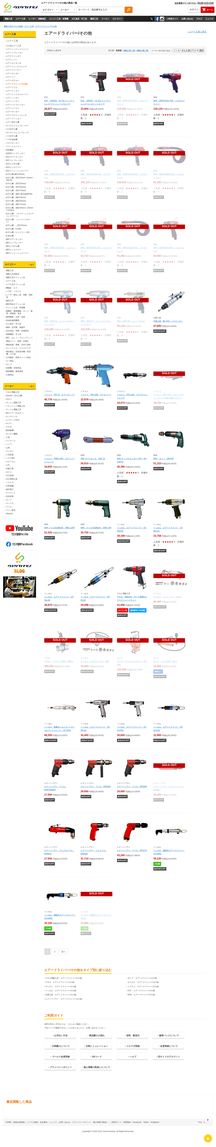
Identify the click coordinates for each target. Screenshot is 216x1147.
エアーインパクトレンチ (16, 66)
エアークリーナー (13, 70)
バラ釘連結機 (11, 139)
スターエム (10, 462)
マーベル (10, 503)
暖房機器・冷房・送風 (15, 317)
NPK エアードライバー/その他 (141, 995)
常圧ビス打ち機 (12, 164)
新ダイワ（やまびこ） (15, 413)
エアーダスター (12, 80)
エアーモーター (12, 112)
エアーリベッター (13, 119)
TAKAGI (9, 514)
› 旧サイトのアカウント (168, 1056)
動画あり (158, 671)
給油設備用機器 (12, 320)
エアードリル (11, 87)
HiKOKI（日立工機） (15, 396)
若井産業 (10, 496)
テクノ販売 (10, 510)
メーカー (105, 19)
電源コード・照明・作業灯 (17, 341)
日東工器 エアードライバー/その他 (60, 995)
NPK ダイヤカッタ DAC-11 (93, 459)
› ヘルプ (132, 1056)
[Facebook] (157, 19)
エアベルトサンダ (13, 63)
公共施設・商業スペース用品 (18, 357)
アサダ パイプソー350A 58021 (58, 661)
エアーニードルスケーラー (17, 94)
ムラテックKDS (12, 420)
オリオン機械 (11, 434)
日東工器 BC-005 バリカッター (168, 321)
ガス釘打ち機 (11, 129)
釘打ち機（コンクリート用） (18, 232)
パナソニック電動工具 (15, 406)
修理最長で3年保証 (137, 610)
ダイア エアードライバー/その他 (142, 978)
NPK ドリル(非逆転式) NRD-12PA (59, 528)
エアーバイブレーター (15, 105)
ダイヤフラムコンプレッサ (17, 132)
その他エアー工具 (13, 46)
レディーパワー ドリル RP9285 (132, 786)
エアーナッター (12, 91)
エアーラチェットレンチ (16, 115)
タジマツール (11, 416)
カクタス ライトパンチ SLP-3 (167, 597)
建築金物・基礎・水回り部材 (18, 345)
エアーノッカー (12, 98)
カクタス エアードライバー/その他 (143, 982)
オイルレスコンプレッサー (17, 126)
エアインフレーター (14, 53)
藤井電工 (10, 489)
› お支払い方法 (60, 1035)
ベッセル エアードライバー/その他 (60, 991)
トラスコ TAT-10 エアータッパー (59, 395)
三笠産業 (10, 455)
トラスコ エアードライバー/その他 (143, 986)
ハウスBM (10, 458)
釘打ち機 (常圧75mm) (16, 190)
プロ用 (157, 864)
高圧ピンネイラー (13, 250)
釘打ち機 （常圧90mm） (17, 225)
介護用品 (10, 375)
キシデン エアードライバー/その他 (60, 986)
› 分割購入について (60, 1046)
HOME (8, 1122)
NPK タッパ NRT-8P (163, 459)
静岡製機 (10, 430)
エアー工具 (20, 19)
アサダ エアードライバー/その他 (59, 982)
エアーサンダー (12, 73)
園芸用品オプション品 (15, 304)
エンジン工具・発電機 (58, 19)
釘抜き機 (10, 236)
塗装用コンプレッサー (15, 153)
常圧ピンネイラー (13, 167)
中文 (200, 1122)
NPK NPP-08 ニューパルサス (131, 321)
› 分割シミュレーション (96, 1046)
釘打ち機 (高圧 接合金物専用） (20, 194)
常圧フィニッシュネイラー (17, 171)
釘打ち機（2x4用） (14, 229)
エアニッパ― (11, 60)
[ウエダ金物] (20, 7)
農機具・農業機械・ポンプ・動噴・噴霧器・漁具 (19, 312)
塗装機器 (10, 150)
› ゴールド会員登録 (60, 1056)
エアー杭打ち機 (12, 122)
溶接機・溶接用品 (13, 368)
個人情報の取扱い (100, 1122)
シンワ (9, 444)
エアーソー (10, 77)
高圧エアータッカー (14, 239)
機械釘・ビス (11, 288)
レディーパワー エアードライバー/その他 (63, 999)
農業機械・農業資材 (14, 371)
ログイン (194, 9)
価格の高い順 (142, 50)
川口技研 (10, 475)
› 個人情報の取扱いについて (96, 1067)
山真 (8, 448)
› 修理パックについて (168, 1035)
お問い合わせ (187, 19)
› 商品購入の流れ (96, 1035)
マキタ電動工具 (12, 392)
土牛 (8, 465)
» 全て (31, 265)
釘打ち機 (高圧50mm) (16, 197)
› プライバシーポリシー (60, 1067)
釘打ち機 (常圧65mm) (16, 187)
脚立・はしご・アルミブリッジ (19, 338)
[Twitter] (151, 19)
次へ (63, 951)
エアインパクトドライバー (17, 49)
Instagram (155, 1122)
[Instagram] (162, 19)
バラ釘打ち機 (11, 136)
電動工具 (8, 19)
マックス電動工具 (13, 409)
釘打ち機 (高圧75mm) (16, 204)
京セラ (9, 399)
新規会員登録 (19, 1122)
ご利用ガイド (172, 19)
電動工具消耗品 (12, 274)
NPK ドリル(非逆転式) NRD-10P (96, 528)
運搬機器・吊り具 (13, 334)
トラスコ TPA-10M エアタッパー (96, 395)
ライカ (9, 507)
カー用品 (10, 361)
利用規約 (127, 1122)
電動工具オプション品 (15, 277)
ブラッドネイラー (13, 146)
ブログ (199, 19)
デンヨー (10, 451)
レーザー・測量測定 (37, 19)
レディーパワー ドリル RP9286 (96, 786)
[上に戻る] (208, 1141)
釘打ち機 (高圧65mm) (16, 201)
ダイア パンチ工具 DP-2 (165, 661)
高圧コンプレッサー (14, 243)
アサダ (9, 427)
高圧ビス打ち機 (12, 246)
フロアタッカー (12, 143)
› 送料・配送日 (132, 1035)
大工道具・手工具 (79, 19)
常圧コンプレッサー (14, 160)
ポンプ (9, 364)
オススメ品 (122, 610)
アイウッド (10, 493)
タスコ (9, 472)
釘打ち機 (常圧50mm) (16, 183)
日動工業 (10, 468)
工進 (8, 437)
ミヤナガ (10, 482)
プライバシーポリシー (81, 1122)
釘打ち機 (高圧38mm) (15, 174)
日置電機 (10, 486)
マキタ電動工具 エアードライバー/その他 (63, 978)
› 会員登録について (168, 1046)
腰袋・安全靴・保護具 (15, 327)
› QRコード (96, 1056)
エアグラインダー (13, 56)
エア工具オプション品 (15, 284)
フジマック (10, 441)
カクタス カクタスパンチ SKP (95, 661)
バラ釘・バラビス (13, 291)
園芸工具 (94, 19)
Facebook (137, 1122)
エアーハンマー (12, 101)
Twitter (146, 1122)
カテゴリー (117, 19)
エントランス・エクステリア (18, 348)
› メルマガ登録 (132, 1046)
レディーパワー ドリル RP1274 (132, 850)
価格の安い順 (129, 50)
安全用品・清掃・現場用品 (17, 331)
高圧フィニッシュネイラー (17, 253)
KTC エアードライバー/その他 (141, 991)
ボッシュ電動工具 (13, 402)
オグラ (9, 423)
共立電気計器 (11, 479)
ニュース (209, 19)
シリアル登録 (32, 1122)
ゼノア (9, 500)
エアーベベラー (12, 108)
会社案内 (43, 1122)
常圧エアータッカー (14, 157)
